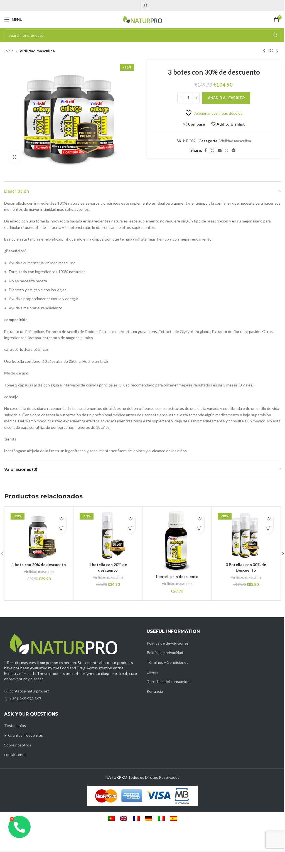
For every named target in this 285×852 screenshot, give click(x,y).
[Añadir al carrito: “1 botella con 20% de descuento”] (130, 528)
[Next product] (277, 51)
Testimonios (15, 725)
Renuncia (155, 691)
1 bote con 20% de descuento (39, 564)
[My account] (145, 5)
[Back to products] (270, 51)
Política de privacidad (165, 652)
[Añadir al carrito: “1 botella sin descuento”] (199, 528)
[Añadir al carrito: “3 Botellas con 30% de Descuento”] (268, 528)
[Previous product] (264, 51)
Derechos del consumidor (169, 681)
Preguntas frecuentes (23, 735)
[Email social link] (219, 150)
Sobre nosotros (17, 745)
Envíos (152, 672)
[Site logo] (142, 19)
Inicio (9, 50)
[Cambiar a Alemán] (148, 818)
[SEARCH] (275, 35)
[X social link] (212, 150)
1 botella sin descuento (176, 576)
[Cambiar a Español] (174, 818)
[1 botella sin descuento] (177, 541)
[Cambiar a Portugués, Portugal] (111, 818)
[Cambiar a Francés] (136, 818)
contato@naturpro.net (29, 691)
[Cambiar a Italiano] (161, 818)
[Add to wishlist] (61, 518)
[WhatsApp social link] (226, 150)
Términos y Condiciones (167, 662)
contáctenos (15, 754)
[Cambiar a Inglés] (123, 818)
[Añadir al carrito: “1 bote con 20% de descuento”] (61, 528)
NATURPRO (116, 777)
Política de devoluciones (168, 643)
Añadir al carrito (226, 98)
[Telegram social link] (233, 150)
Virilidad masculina (37, 50)
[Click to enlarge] (14, 157)
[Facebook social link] (205, 150)
